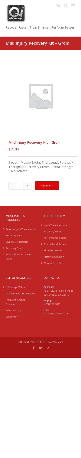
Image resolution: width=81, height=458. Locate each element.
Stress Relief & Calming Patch (19, 256)
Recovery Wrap (14, 235)
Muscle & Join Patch (17, 241)
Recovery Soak (14, 248)
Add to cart (47, 185)
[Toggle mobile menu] (73, 6)
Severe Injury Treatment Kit (21, 229)
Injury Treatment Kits (55, 225)
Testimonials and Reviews (20, 293)
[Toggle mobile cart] (58, 6)
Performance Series (55, 237)
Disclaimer (12, 316)
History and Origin (54, 256)
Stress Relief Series (55, 244)
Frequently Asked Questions (16, 302)
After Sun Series (53, 250)
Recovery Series (53, 231)
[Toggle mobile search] (66, 6)
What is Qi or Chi (53, 263)
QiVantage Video (15, 287)
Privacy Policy (13, 310)
